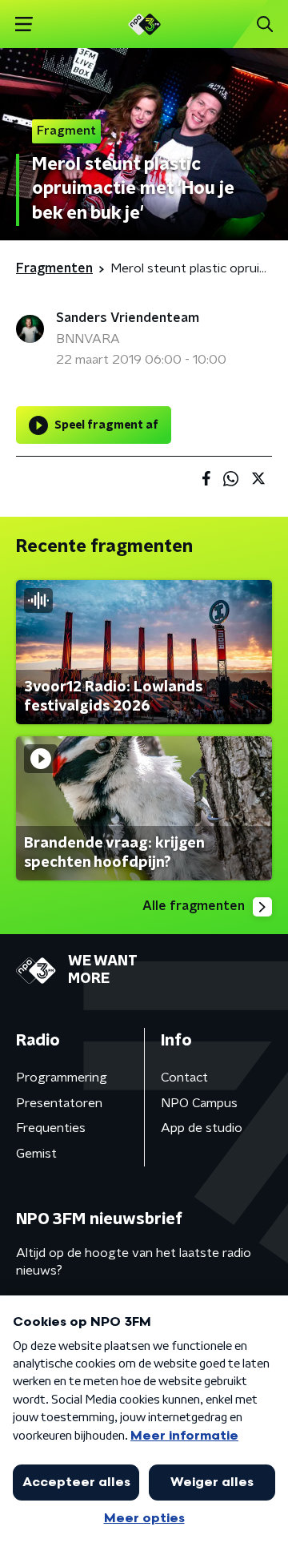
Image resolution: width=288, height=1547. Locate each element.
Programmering (61, 1077)
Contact (184, 1077)
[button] (23, 24)
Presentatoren (59, 1103)
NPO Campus (199, 1103)
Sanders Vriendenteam (127, 318)
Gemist (36, 1153)
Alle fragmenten (193, 906)
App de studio (201, 1128)
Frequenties (51, 1128)
